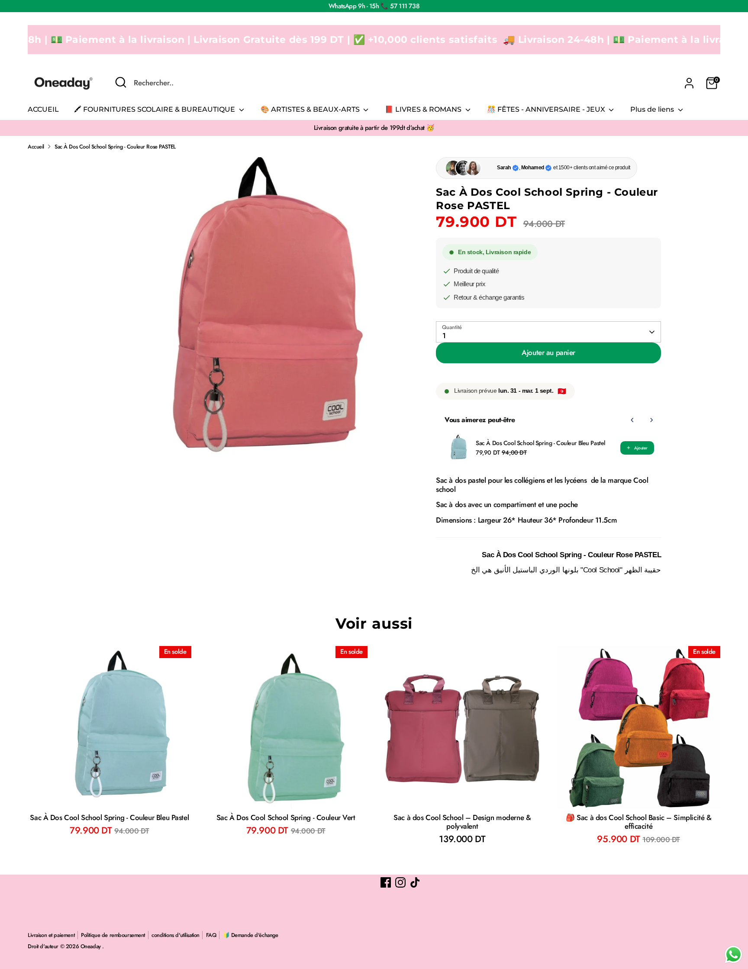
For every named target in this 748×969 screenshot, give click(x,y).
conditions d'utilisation (176, 935)
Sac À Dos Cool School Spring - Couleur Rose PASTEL (115, 146)
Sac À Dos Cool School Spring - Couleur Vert (285, 817)
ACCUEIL (43, 109)
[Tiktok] (415, 882)
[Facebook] (385, 882)
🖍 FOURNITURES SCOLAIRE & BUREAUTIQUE (155, 109)
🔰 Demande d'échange (250, 935)
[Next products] (651, 420)
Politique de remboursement (113, 935)
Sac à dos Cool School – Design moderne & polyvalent (462, 821)
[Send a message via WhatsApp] (733, 954)
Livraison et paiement (51, 935)
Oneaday (92, 946)
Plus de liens (653, 109)
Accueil (36, 146)
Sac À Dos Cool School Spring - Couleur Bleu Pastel (540, 443)
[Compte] (689, 83)
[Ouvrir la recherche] (120, 82)
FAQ (211, 935)
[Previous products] (632, 420)
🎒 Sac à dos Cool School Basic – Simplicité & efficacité (638, 821)
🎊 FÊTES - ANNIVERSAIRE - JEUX (547, 109)
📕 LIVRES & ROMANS (424, 109)
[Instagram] (400, 882)
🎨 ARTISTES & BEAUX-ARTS (311, 109)
